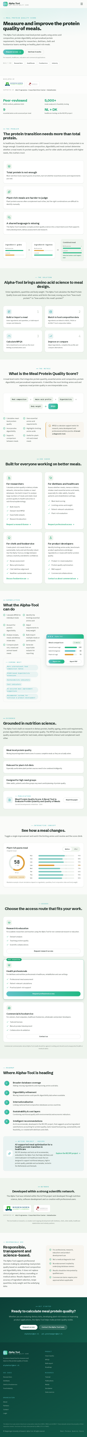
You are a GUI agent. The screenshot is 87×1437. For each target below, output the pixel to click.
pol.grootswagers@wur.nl (52, 1334)
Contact (5, 1409)
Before (67, 849)
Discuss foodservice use (16, 578)
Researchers (18, 63)
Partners (6, 1405)
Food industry (8, 1388)
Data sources (49, 1392)
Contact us (43, 1036)
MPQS (47, 1359)
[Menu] (82, 4)
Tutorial (47, 1377)
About (5, 1402)
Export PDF (73, 661)
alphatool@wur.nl (31, 1334)
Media (47, 1384)
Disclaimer (48, 1388)
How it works (49, 1356)
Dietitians (6, 1381)
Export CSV (56, 661)
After (76, 849)
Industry (55, 63)
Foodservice (43, 63)
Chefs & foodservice (10, 1384)
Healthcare (31, 63)
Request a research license (17, 524)
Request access (12, 52)
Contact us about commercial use (62, 578)
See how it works (34, 52)
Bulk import (49, 1363)
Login (5, 1413)
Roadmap (48, 1367)
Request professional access (60, 524)
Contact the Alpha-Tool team (53, 1327)
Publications (49, 1381)
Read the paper (72, 800)
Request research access (43, 951)
